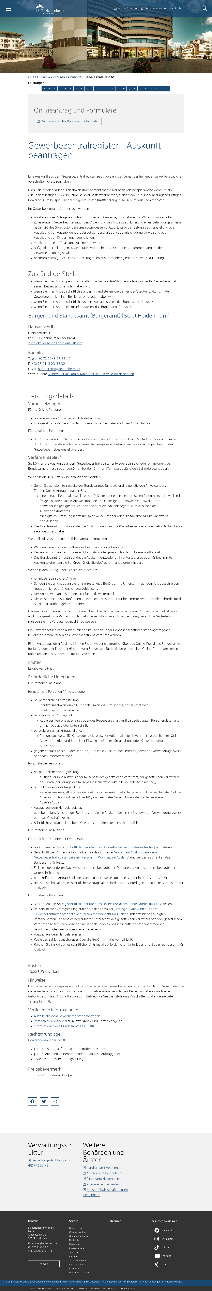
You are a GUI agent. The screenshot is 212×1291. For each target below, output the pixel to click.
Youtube (166, 1256)
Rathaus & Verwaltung (53, 77)
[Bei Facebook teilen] (32, 1101)
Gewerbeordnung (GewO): (47, 1040)
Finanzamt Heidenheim (103, 1178)
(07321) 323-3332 (49, 363)
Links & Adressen (78, 1264)
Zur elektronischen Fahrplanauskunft (55, 343)
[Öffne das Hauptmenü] (8, 8)
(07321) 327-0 (39, 1247)
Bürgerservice (75, 77)
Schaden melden (78, 1260)
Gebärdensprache (155, 8)
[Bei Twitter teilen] (44, 1101)
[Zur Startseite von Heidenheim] (49, 8)
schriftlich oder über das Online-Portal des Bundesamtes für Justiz (114, 847)
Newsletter (74, 1244)
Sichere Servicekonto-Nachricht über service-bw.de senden (91, 374)
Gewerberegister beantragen (79, 1016)
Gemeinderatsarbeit (79, 1236)
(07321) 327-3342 (55, 358)
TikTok (165, 1247)
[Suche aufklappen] (204, 8)
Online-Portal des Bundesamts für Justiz (70, 121)
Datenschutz (95, 1289)
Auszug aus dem (46, 1016)
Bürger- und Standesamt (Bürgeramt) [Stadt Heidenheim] (99, 316)
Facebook (167, 1230)
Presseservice (76, 1248)
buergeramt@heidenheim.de (59, 369)
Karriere (73, 1256)
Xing (164, 1264)
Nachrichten (75, 1240)
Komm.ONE (68, 1289)
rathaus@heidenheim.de (44, 1243)
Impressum (82, 1289)
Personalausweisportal (50, 1021)
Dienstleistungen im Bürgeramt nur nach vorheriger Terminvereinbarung (143, 1282)
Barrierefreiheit (109, 1289)
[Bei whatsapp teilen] (55, 1101)
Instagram (167, 1239)
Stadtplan (74, 1252)
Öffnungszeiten (77, 1232)
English (179, 8)
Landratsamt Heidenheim (105, 1168)
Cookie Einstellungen (126, 1289)
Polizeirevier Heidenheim (104, 1184)
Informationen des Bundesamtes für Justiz (64, 1026)
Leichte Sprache (127, 8)
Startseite (33, 77)
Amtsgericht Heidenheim (104, 1173)
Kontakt (44, 1264)
